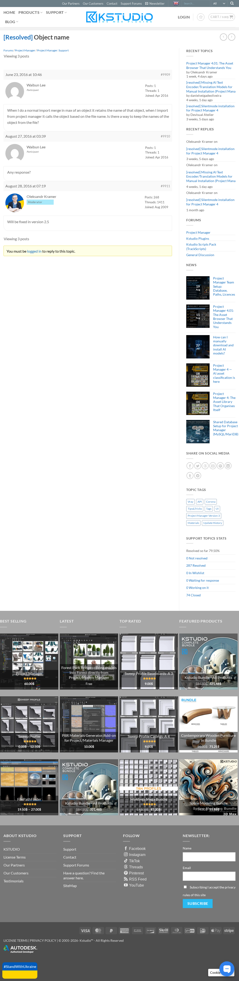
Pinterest (136, 873)
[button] (155, 3)
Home (9, 12)
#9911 (165, 186)
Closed (196, 595)
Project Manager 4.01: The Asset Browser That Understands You (209, 65)
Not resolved (198, 558)
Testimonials (14, 881)
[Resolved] (19, 37)
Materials (193, 522)
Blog (10, 21)
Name (187, 848)
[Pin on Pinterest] (220, 465)
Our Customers (93, 3)
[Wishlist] (200, 17)
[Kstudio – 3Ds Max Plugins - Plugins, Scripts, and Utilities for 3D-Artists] (119, 17)
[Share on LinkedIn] (228, 465)
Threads (136, 867)
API (199, 501)
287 (189, 565)
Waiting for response (204, 580)
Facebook (137, 848)
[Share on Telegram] (197, 475)
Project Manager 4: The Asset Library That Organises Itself (224, 402)
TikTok (134, 861)
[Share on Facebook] (189, 465)
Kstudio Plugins (197, 238)
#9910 (165, 136)
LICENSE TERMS (16, 940)
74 (188, 595)
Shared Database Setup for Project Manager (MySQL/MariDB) (225, 428)
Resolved (199, 565)
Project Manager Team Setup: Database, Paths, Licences (224, 286)
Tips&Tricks (195, 508)
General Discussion (200, 255)
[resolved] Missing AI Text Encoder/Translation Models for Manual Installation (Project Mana (210, 86)
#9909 (165, 74)
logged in (34, 251)
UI (217, 508)
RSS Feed (138, 879)
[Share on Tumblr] (189, 475)
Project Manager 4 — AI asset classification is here (224, 373)
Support (55, 12)
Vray (190, 501)
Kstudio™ (87, 940)
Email (187, 868)
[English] (176, 3)
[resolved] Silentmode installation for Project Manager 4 (210, 108)
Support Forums (131, 3)
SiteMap (70, 885)
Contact (112, 3)
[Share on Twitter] (197, 465)
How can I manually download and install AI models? (223, 345)
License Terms (15, 857)
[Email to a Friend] (212, 465)
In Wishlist (196, 573)
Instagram (137, 854)
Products (28, 12)
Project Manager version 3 (204, 515)
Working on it (199, 588)
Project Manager (198, 232)
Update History (212, 522)
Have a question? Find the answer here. (84, 875)
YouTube (136, 885)
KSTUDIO (12, 849)
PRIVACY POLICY (43, 940)
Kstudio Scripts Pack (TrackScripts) (201, 246)
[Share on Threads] (205, 465)
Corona (210, 501)
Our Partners (71, 3)
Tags (208, 508)
